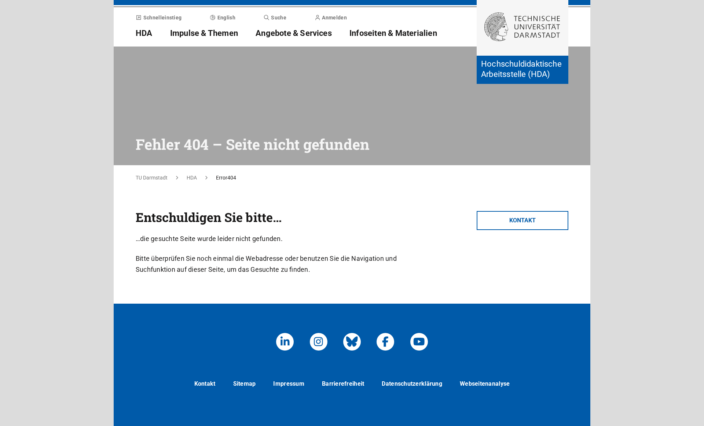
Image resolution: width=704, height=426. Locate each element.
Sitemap (244, 383)
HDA (144, 33)
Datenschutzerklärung (412, 383)
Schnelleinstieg (162, 18)
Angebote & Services (294, 33)
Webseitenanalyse (485, 383)
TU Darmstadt (152, 178)
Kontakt (522, 220)
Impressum (288, 383)
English (226, 18)
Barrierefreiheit (343, 383)
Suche (278, 18)
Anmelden (334, 18)
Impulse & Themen (204, 33)
